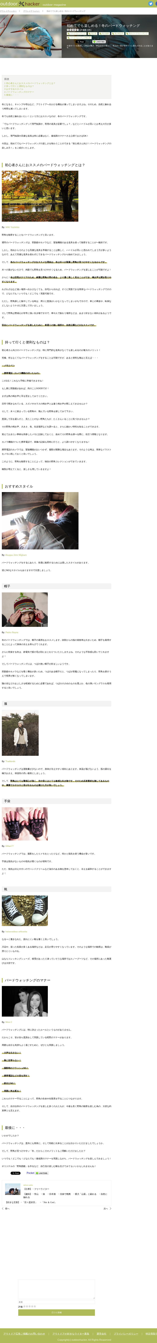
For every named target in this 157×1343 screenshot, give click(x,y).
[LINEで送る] (41, 1173)
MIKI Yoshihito (12, 227)
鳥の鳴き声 (119, 33)
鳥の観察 (105, 33)
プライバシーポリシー (126, 1333)
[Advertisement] (56, 1244)
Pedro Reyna (12, 632)
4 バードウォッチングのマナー (19, 92)
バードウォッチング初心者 (80, 38)
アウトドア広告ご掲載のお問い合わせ (24, 1333)
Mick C (9, 1022)
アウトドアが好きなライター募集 (70, 1333)
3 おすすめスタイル (13, 89)
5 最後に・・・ (11, 95)
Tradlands (10, 761)
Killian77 (10, 846)
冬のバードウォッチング (138, 33)
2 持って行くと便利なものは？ (19, 86)
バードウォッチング (77, 33)
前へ (7, 1208)
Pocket (30, 1173)
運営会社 (101, 1333)
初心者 (93, 33)
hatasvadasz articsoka (16, 931)
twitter (150, 3)
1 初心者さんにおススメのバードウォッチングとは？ (30, 83)
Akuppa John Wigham (16, 555)
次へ (106, 1208)
